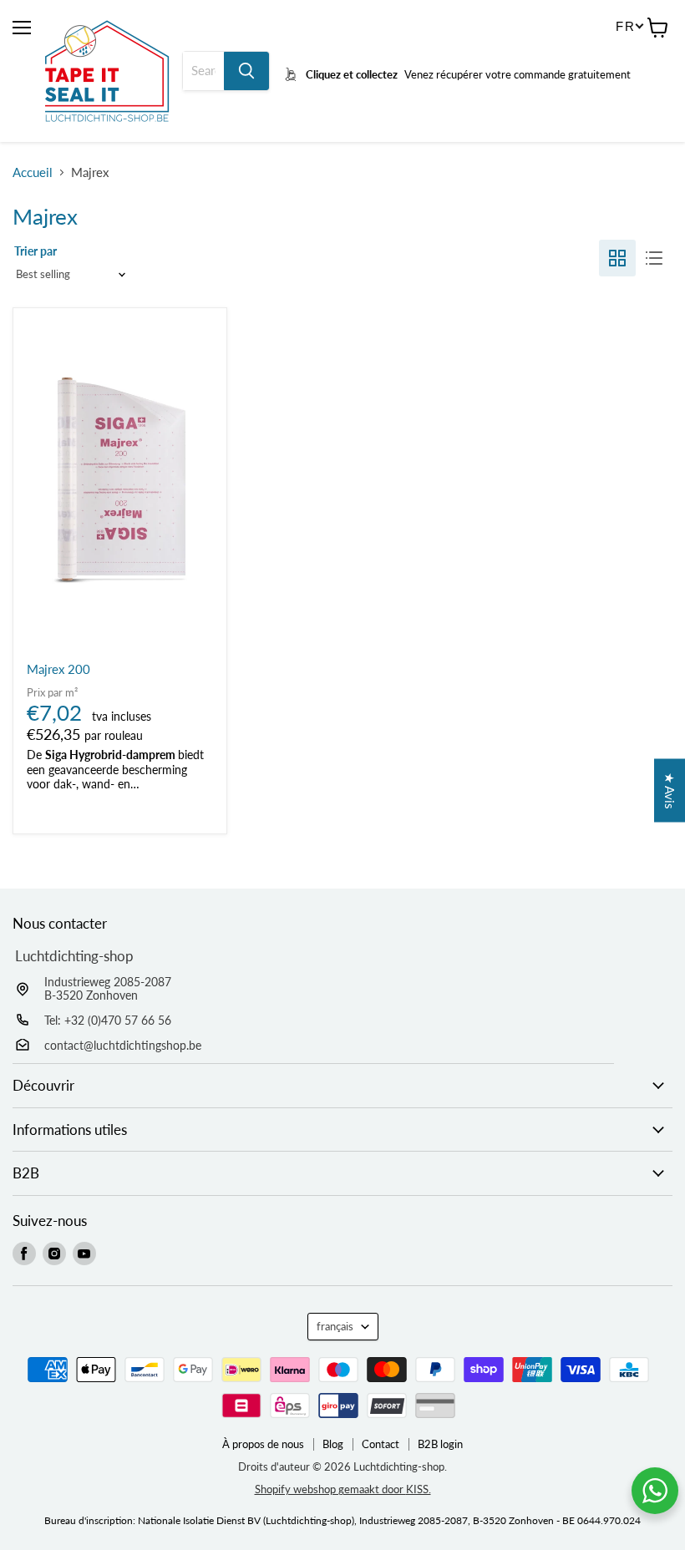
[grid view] (617, 258)
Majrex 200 (58, 668)
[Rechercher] (246, 71)
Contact (380, 1444)
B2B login (440, 1444)
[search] (203, 71)
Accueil (33, 172)
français (335, 1326)
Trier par (35, 251)
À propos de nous (263, 1444)
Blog (332, 1444)
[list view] (654, 258)
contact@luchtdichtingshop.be (122, 1045)
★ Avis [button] (669, 790)
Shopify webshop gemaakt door (343, 1489)
